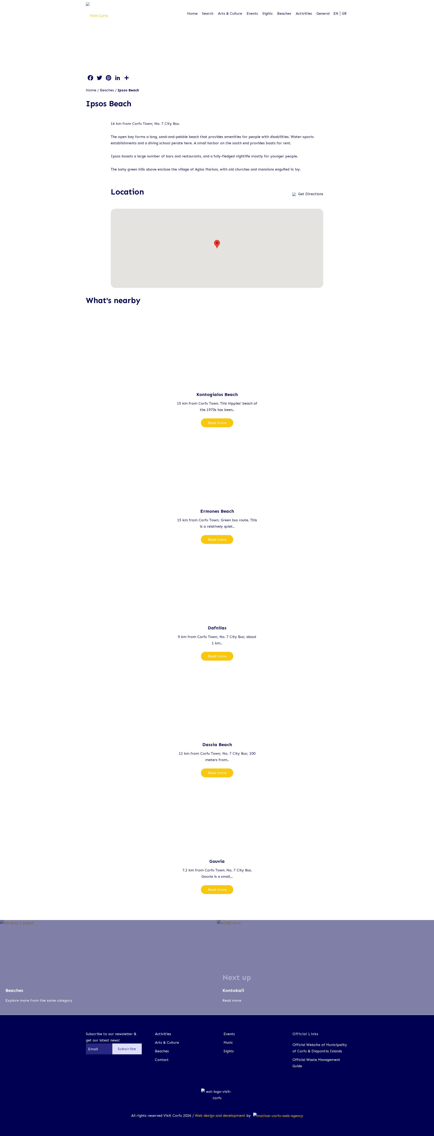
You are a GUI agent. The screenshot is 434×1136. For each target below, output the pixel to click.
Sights (267, 13)
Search (207, 13)
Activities (304, 13)
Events (252, 13)
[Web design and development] (277, 1115)
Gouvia (217, 861)
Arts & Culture (230, 13)
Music (228, 1042)
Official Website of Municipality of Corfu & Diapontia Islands (319, 1048)
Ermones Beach (217, 511)
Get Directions (310, 194)
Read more (217, 423)
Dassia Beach (217, 744)
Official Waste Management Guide (316, 1063)
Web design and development (220, 1115)
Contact (162, 1060)
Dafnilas (217, 628)
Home (192, 13)
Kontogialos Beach (217, 394)
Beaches (284, 13)
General (323, 13)
